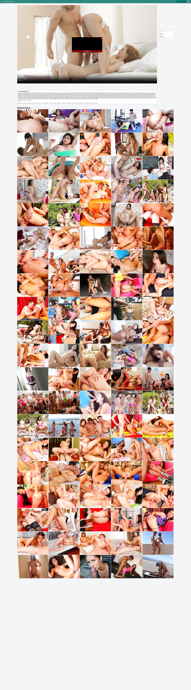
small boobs (59, 103)
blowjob (50, 103)
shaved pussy (20, 103)
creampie (54, 103)
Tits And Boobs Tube (8, 1)
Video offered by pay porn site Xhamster (25, 100)
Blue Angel (161, 36)
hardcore (36, 103)
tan (39, 103)
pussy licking (88, 103)
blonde (24, 103)
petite (84, 103)
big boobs (63, 103)
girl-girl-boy (46, 103)
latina (81, 103)
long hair (32, 103)
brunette (77, 103)
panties (92, 103)
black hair (28, 103)
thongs (42, 103)
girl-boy (96, 103)
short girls (73, 103)
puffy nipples (68, 103)
